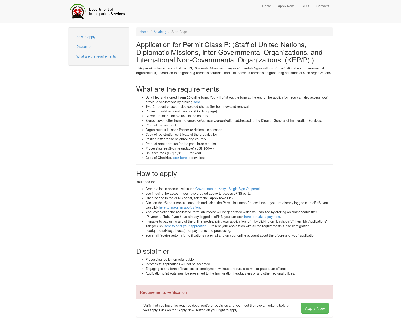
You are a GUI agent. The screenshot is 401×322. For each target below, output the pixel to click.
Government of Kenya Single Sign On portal (227, 188)
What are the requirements (96, 56)
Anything (160, 31)
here (196, 101)
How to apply (85, 36)
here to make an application (179, 207)
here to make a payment (262, 216)
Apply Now (286, 5)
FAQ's (305, 5)
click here (180, 157)
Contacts (322, 5)
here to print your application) (185, 225)
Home (266, 5)
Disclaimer (84, 46)
